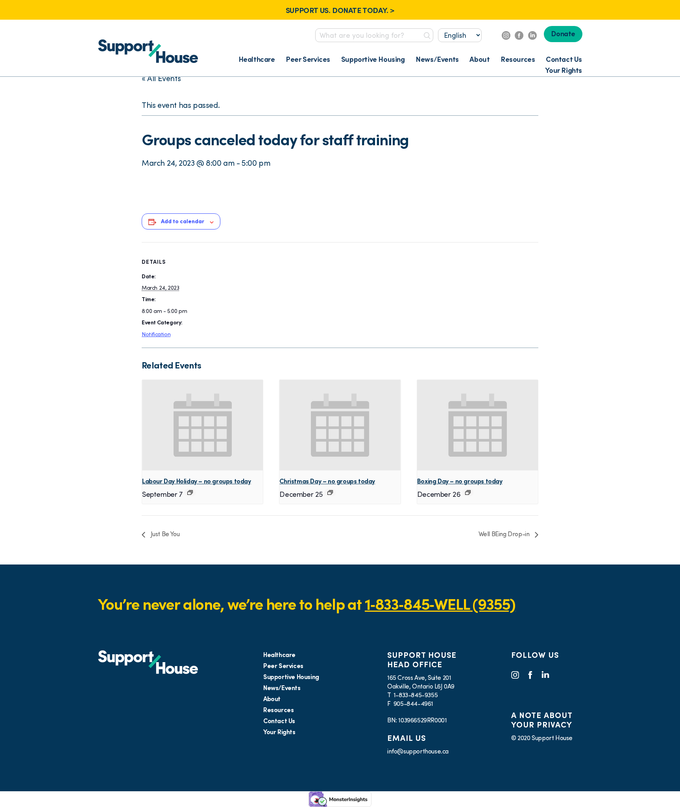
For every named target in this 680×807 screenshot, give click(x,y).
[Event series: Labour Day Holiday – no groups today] (190, 492)
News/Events (437, 59)
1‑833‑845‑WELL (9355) (440, 604)
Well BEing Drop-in (505, 534)
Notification (156, 334)
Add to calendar (182, 221)
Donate (563, 33)
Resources (518, 59)
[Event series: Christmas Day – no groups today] (330, 492)
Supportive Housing (373, 59)
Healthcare (256, 59)
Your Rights (563, 70)
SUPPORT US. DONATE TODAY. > (340, 10)
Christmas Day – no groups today (327, 481)
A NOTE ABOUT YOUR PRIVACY (541, 720)
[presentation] (202, 425)
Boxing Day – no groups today (460, 481)
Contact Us (564, 59)
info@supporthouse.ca (418, 751)
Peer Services (308, 59)
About (479, 59)
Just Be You (164, 534)
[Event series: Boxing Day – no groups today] (468, 492)
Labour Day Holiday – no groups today (196, 481)
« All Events (161, 78)
